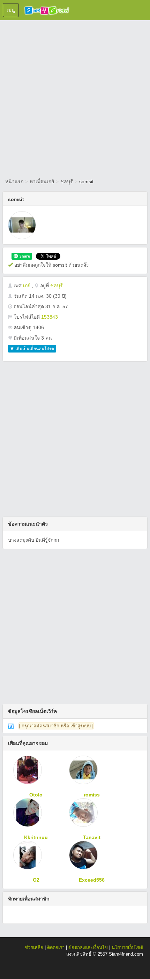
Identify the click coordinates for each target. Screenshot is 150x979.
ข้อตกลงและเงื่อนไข (88, 947)
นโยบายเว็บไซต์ (127, 947)
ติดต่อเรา (56, 947)
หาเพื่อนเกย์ (42, 181)
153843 (49, 317)
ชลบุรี (66, 181)
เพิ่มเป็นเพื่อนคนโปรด (34, 348)
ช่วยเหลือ (34, 947)
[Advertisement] (75, 98)
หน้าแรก (14, 181)
